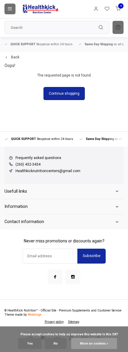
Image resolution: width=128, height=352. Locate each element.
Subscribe (91, 255)
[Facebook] (55, 277)
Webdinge (34, 314)
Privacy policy (54, 321)
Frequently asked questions (38, 158)
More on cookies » (94, 343)
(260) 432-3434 (27, 164)
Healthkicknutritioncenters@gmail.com (47, 171)
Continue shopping (64, 93)
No (56, 343)
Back (15, 57)
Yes (30, 343)
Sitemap (73, 321)
